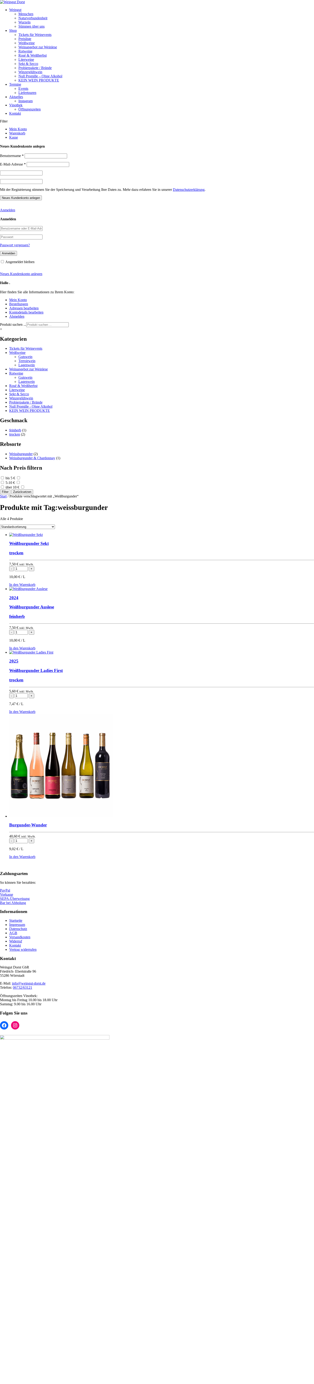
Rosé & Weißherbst (32, 55)
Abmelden (16, 316)
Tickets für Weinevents (34, 35)
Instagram (25, 101)
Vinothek (16, 105)
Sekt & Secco (28, 64)
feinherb (15, 430)
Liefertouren (27, 93)
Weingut (15, 10)
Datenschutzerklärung (189, 190)
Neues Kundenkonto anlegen (21, 274)
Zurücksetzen (22, 492)
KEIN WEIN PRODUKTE (38, 80)
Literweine (26, 59)
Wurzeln (24, 22)
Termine (15, 84)
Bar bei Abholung (13, 903)
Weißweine (26, 43)
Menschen (25, 14)
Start (3, 496)
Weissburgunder (21, 454)
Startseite (15, 920)
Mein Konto (18, 129)
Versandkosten (19, 937)
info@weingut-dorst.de (29, 983)
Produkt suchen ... (13, 324)
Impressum (17, 925)
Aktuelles (16, 97)
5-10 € (10, 483)
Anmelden (7, 210)
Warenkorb (17, 133)
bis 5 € (10, 478)
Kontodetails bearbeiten (26, 312)
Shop (13, 30)
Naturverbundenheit (32, 18)
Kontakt (15, 113)
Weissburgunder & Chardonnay (32, 458)
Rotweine (25, 51)
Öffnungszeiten (29, 109)
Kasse (13, 137)
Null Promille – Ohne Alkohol (40, 76)
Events (23, 88)
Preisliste (24, 39)
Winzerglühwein (30, 72)
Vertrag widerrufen (23, 949)
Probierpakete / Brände (35, 68)
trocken (14, 434)
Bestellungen (18, 304)
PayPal (5, 890)
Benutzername (12, 156)
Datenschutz (18, 929)
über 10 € (12, 487)
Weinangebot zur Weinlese (37, 47)
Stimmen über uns (31, 26)
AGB (13, 933)
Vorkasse (6, 894)
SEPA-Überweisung (15, 899)
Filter (5, 492)
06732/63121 (22, 987)
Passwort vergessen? (15, 245)
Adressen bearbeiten (24, 308)
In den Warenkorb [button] (22, 585)
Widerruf (15, 941)
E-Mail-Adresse (13, 164)
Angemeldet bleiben (19, 262)
